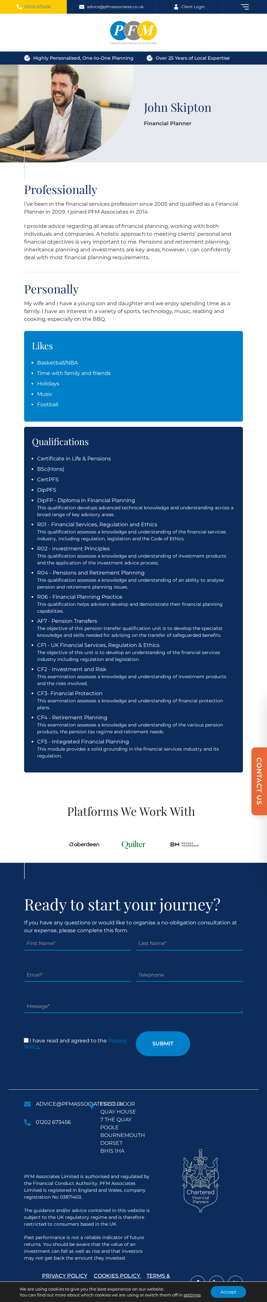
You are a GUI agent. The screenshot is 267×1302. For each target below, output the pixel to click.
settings (192, 1294)
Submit (163, 1043)
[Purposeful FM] (133, 33)
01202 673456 (53, 1122)
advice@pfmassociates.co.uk (80, 1104)
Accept (228, 1292)
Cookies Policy (117, 1276)
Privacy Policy (64, 1276)
